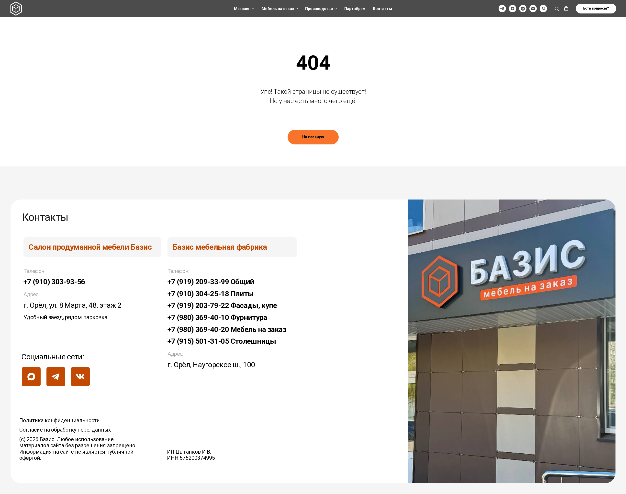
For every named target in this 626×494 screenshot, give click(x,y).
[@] (533, 8)
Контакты (382, 8)
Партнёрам (355, 8)
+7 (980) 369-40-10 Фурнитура (217, 317)
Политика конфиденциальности (59, 420)
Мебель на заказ (278, 8)
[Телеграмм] (502, 8)
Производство (319, 8)
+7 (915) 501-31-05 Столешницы (222, 341)
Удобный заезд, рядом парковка (65, 317)
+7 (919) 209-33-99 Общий (211, 281)
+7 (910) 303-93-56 (54, 281)
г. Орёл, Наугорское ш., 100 (211, 364)
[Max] (512, 8)
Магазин (242, 8)
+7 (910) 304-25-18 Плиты (211, 293)
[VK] (522, 8)
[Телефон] (543, 8)
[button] (556, 8)
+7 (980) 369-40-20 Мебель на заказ (227, 329)
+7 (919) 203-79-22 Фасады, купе (222, 305)
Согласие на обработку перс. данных (65, 430)
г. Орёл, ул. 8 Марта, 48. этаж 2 (72, 305)
